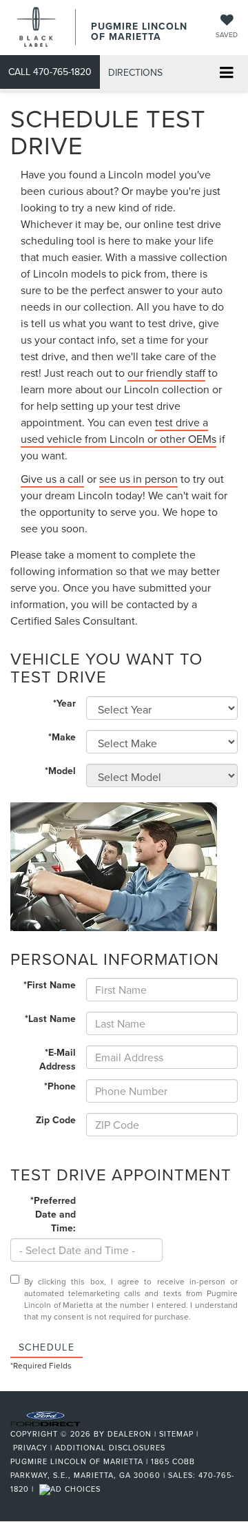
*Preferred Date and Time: (53, 1214)
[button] (50, 72)
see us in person (138, 478)
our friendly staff (166, 372)
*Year (64, 703)
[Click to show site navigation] (226, 73)
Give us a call (52, 478)
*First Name (49, 985)
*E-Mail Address (57, 1059)
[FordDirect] (45, 1417)
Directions (135, 72)
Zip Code (56, 1120)
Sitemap (176, 1433)
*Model (60, 771)
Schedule (46, 1347)
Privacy (30, 1447)
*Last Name (50, 1018)
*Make (62, 737)
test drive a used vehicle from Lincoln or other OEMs (118, 430)
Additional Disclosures (110, 1447)
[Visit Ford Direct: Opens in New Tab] (71, 1488)
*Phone (60, 1086)
